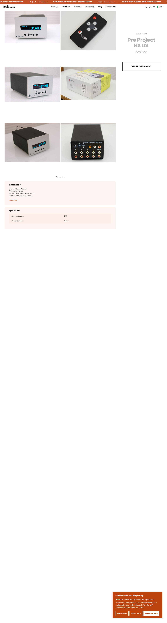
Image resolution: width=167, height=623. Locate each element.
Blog (100, 7)
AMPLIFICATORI (141, 34)
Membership (111, 7)
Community (89, 7)
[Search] (146, 7)
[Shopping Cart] (154, 7)
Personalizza (122, 614)
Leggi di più (13, 200)
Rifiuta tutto (136, 614)
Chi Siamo (66, 7)
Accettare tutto (151, 614)
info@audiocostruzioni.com (28, 2)
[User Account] (150, 7)
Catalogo (55, 7)
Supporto (77, 7)
